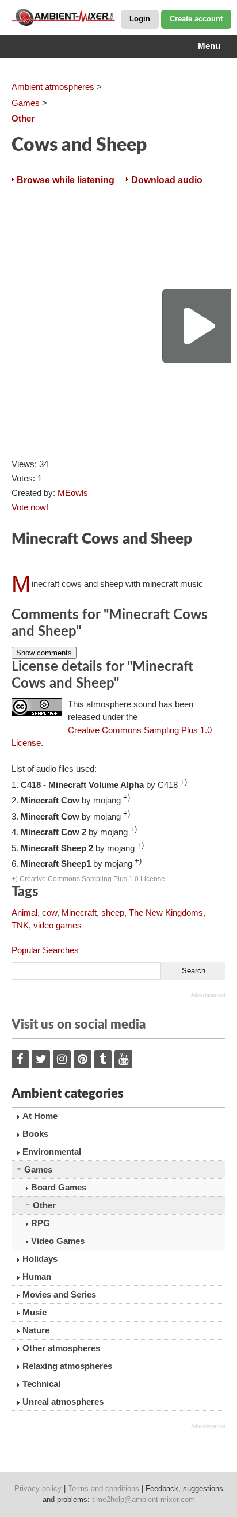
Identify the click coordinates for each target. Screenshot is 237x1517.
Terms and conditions (103, 1488)
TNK (20, 925)
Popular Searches (45, 950)
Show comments (44, 652)
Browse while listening (65, 180)
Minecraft (79, 912)
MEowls (73, 493)
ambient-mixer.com (69, 17)
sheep (112, 912)
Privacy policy (38, 1488)
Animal (24, 912)
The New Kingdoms (166, 912)
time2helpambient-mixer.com (143, 1499)
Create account (196, 18)
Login (139, 18)
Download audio (166, 180)
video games (57, 925)
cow (49, 912)
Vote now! (30, 507)
